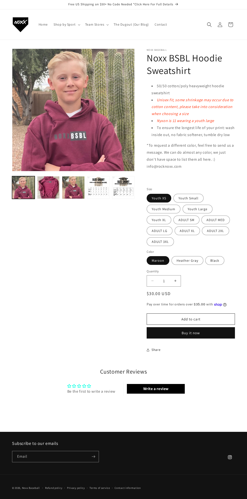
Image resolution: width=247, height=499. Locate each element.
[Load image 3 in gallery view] (73, 187)
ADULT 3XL (160, 241)
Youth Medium (163, 209)
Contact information (128, 488)
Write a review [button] (156, 388)
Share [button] (155, 349)
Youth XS (159, 198)
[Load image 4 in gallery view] (98, 187)
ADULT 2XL (215, 231)
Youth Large (197, 209)
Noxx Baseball (31, 488)
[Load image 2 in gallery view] (48, 187)
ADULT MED (215, 220)
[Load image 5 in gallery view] (123, 187)
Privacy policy (76, 488)
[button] (66, 24)
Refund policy (53, 488)
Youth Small (188, 198)
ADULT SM (186, 220)
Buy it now (191, 333)
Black (214, 260)
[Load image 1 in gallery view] (23, 187)
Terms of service (99, 488)
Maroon (158, 260)
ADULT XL (187, 231)
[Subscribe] (93, 456)
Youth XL (159, 220)
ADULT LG (159, 231)
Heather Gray (187, 260)
